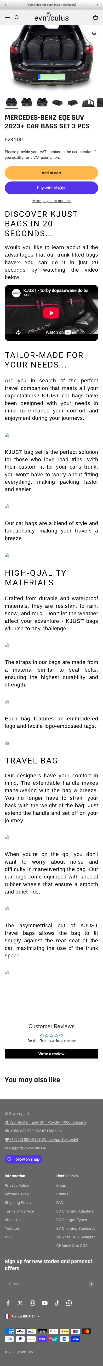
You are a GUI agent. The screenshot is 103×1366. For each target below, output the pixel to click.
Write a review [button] (51, 1053)
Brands (62, 1194)
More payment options (51, 200)
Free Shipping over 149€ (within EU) (51, 4)
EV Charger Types (71, 1220)
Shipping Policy (18, 1202)
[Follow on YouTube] (44, 1303)
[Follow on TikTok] (57, 1303)
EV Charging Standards (76, 1228)
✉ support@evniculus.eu (26, 1148)
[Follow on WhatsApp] (69, 1303)
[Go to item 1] (11, 103)
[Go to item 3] (42, 103)
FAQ (59, 1202)
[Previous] (5, 4)
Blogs (61, 1185)
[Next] (97, 4)
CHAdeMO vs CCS (72, 1245)
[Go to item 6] (88, 103)
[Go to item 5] (73, 103)
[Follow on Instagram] (32, 1303)
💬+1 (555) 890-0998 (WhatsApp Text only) (41, 1139)
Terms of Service (19, 1211)
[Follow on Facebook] (8, 1303)
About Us (12, 1220)
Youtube (12, 1228)
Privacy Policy (17, 1185)
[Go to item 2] (27, 103)
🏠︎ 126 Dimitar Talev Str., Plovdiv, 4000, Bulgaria (45, 1122)
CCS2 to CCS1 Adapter (75, 1237)
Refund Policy (17, 1194)
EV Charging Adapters (75, 1211)
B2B (8, 1237)
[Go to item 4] (57, 103)
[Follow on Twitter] (20, 1303)
